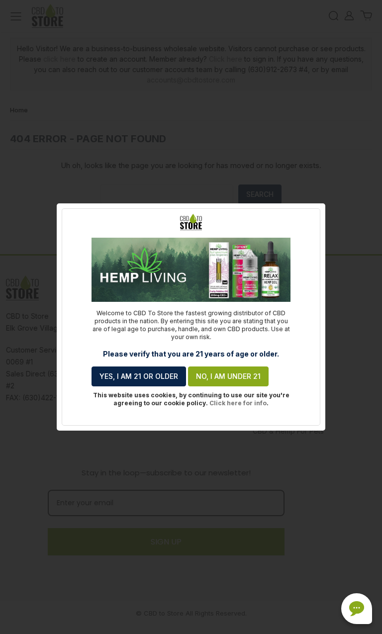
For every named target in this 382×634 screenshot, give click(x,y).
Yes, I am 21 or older (138, 376)
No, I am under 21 (228, 376)
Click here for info (238, 403)
